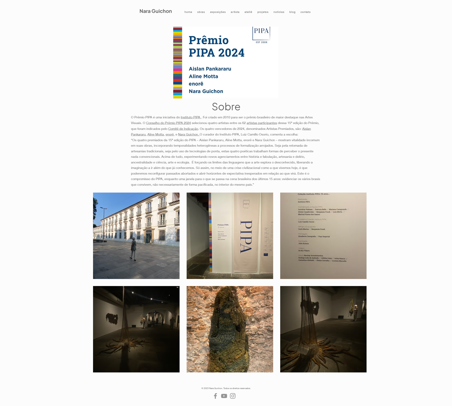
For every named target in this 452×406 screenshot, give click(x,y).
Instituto (187, 117)
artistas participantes (262, 123)
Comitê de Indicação (183, 129)
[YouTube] (224, 396)
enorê (170, 134)
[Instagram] (232, 396)
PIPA (197, 117)
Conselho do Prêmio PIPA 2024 (168, 123)
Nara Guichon (155, 11)
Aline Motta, (156, 134)
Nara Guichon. (189, 134)
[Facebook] (215, 396)
